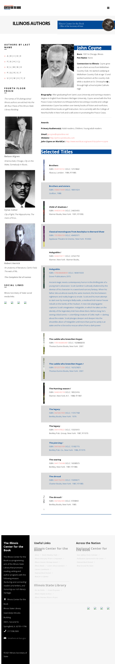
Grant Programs (54, 590)
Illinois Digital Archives (43, 593)
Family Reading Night (49, 555)
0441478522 (59, 429)
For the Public (40, 590)
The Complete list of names (17, 277)
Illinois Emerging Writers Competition (48, 558)
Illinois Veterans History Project (46, 597)
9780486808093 (61, 272)
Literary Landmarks (42, 569)
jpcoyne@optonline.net (58, 134)
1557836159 (59, 235)
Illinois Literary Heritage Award (46, 562)
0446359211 (59, 256)
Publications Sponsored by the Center (90, 558)
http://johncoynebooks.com (62, 137)
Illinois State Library (50, 585)
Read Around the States (85, 565)
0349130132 (59, 169)
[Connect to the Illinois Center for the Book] (86, 23)
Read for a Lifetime (41, 576)
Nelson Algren (12, 156)
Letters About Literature (56, 565)
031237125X (59, 367)
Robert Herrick (12, 263)
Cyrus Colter (11, 209)
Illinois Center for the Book (51, 549)
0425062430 (59, 500)
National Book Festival (43, 573)
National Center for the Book (91, 549)
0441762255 (59, 480)
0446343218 (59, 392)
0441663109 (59, 446)
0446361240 (59, 210)
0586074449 (59, 189)
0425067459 (59, 412)
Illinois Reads (39, 565)
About (37, 555)
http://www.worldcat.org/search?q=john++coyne (87, 141)
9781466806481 (61, 342)
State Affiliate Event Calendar (87, 555)
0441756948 (59, 463)
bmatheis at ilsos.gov (17, 638)
